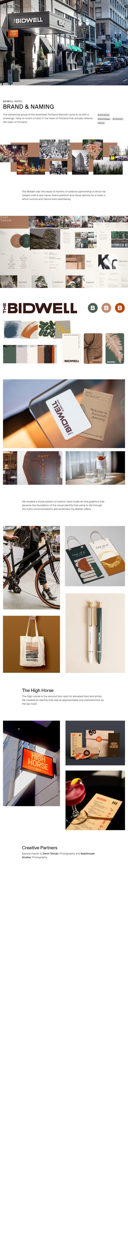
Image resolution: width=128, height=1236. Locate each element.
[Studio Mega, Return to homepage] (9, 6)
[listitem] (103, 4)
